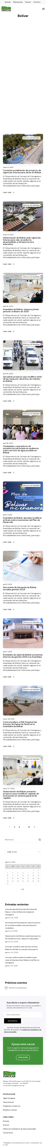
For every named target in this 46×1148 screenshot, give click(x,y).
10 (7, 875)
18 (12, 878)
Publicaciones (18, 2)
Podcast (28, 2)
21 (29, 827)
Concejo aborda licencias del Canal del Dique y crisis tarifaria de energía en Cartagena (21, 912)
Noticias (8, 2)
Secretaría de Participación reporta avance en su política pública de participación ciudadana (22, 925)
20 (23, 878)
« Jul (22, 889)
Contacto (36, 2)
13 (23, 875)
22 (33, 878)
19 (18, 878)
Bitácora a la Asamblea (31, 138)
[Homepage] (9, 1074)
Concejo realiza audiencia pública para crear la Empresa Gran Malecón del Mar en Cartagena (22, 960)
